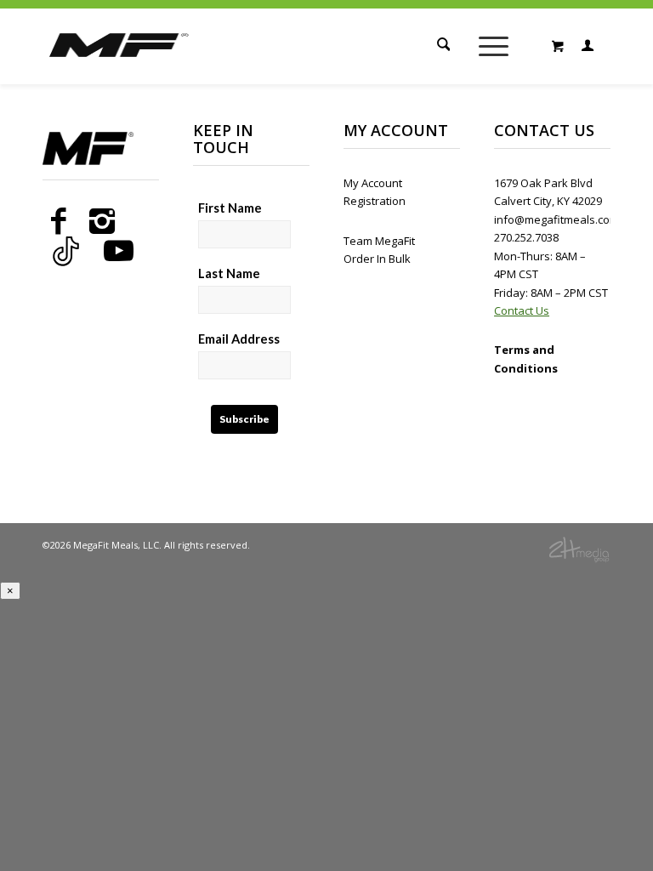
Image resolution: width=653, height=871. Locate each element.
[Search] (440, 46)
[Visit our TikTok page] (66, 250)
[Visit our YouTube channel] (118, 250)
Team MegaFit (379, 240)
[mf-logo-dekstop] (119, 65)
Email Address (239, 338)
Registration (375, 200)
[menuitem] (440, 46)
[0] (558, 46)
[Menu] (493, 46)
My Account (373, 183)
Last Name (229, 273)
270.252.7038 (526, 237)
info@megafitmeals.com (556, 219)
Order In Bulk (377, 258)
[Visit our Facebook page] (58, 221)
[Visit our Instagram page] (102, 221)
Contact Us (521, 310)
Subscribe (244, 419)
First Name (230, 207)
